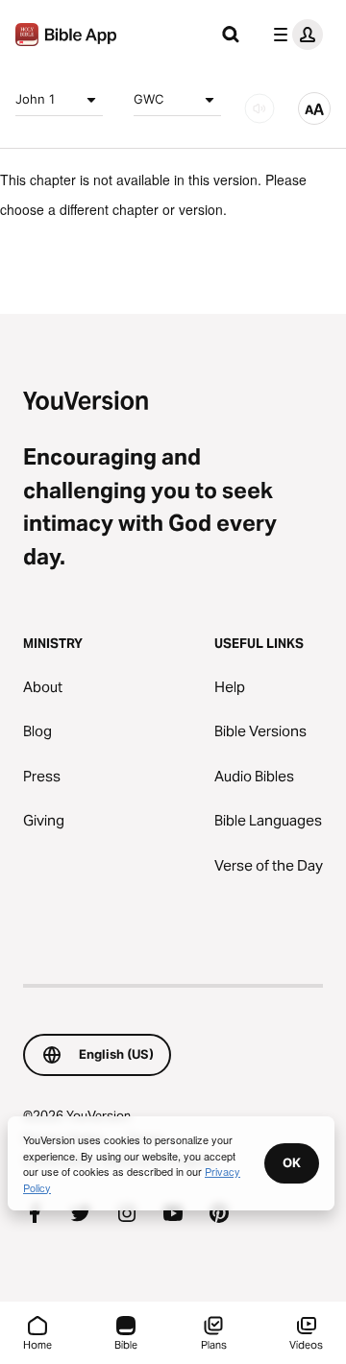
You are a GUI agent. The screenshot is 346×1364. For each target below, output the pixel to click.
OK (292, 1162)
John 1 (35, 99)
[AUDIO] (259, 108)
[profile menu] (294, 34)
